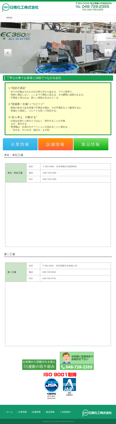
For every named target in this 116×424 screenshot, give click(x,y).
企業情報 (22, 412)
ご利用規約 (65, 412)
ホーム (9, 412)
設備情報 (36, 412)
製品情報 (50, 412)
